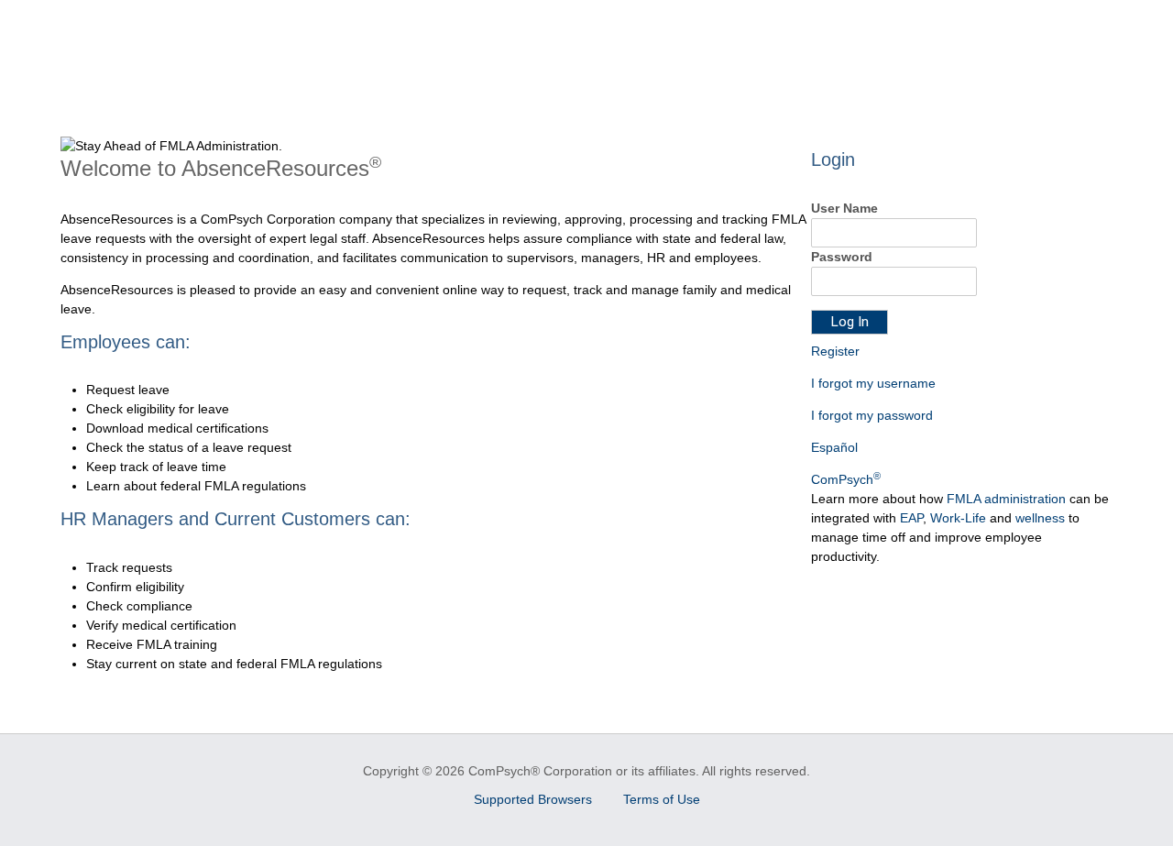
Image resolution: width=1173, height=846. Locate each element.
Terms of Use (661, 799)
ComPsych (846, 479)
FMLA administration (1006, 498)
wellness (1040, 518)
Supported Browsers (535, 799)
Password (841, 256)
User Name (844, 208)
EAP (911, 518)
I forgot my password (872, 415)
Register (835, 351)
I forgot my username (873, 383)
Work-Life (958, 518)
